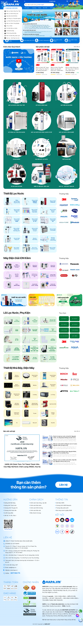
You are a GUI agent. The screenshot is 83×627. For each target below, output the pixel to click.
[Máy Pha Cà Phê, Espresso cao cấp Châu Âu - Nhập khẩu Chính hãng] (48, 404)
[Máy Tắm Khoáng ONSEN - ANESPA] (12, 275)
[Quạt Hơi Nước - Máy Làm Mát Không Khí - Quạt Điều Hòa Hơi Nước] (48, 376)
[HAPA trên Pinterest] (66, 525)
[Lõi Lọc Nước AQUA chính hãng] (75, 347)
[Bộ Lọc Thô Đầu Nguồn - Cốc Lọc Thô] (30, 248)
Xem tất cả (77, 46)
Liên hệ (59, 7)
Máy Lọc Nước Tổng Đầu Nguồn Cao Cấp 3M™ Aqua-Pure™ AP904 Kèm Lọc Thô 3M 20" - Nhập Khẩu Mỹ (57, 69)
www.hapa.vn (13, 570)
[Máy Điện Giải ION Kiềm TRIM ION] (75, 269)
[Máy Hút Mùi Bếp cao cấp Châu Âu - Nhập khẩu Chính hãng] (48, 385)
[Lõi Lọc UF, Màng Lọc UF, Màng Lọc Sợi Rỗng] (12, 339)
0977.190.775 (74, 4)
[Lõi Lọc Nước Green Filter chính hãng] (64, 347)
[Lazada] (67, 520)
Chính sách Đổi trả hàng (36, 508)
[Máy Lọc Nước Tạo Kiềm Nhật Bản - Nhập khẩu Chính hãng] (30, 266)
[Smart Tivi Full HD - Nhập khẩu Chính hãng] (12, 422)
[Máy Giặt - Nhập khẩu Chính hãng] (48, 422)
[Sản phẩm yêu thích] (70, 1)
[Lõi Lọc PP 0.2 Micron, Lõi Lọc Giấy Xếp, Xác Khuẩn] (64, 335)
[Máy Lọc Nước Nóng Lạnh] (48, 201)
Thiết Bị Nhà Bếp (10, 30)
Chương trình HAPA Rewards (63, 505)
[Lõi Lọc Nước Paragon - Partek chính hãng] (75, 341)
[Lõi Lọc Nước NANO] (12, 330)
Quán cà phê (67, 616)
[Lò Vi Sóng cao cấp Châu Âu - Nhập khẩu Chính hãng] (48, 394)
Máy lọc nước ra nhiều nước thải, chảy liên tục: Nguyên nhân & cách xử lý (65, 460)
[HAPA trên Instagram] (61, 525)
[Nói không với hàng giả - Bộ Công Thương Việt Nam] (33, 587)
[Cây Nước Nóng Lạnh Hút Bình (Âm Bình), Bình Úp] (12, 239)
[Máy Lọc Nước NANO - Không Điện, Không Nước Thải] (12, 220)
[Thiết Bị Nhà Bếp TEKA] (75, 373)
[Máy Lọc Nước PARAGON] (75, 199)
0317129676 (15, 543)
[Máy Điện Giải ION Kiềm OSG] (75, 275)
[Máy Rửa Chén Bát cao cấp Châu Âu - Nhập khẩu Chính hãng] (12, 394)
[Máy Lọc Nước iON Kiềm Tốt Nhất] (48, 284)
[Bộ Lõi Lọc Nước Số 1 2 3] (30, 320)
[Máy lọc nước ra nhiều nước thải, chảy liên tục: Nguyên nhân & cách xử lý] (47, 462)
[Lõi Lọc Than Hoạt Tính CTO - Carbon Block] (48, 349)
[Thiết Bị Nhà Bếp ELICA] (75, 379)
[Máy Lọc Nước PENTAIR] (75, 222)
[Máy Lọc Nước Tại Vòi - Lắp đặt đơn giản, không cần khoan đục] (48, 211)
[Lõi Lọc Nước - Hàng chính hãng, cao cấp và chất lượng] (12, 320)
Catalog (34, 7)
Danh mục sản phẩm (11, 8)
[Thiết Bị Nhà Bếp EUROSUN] (75, 391)
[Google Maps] (56, 525)
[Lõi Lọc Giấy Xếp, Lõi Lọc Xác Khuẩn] (12, 349)
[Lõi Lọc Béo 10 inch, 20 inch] (75, 335)
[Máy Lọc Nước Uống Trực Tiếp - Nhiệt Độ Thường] (30, 201)
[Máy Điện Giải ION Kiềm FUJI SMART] (64, 269)
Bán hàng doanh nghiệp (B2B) (64, 510)
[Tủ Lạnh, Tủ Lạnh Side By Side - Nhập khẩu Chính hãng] (30, 413)
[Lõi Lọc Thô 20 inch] (75, 318)
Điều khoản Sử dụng (35, 513)
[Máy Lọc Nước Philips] (64, 216)
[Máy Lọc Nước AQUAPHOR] (64, 205)
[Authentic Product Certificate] (26, 587)
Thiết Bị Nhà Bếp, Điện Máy (18, 367)
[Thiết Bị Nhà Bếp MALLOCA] (75, 385)
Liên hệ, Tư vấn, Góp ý (10, 515)
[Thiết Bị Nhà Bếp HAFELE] (64, 385)
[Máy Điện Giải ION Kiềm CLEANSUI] (64, 275)
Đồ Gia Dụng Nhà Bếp (11, 33)
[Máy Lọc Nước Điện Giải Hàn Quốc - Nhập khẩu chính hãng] (48, 266)
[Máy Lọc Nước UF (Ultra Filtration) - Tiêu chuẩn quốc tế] (30, 220)
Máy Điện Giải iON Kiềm (11, 16)
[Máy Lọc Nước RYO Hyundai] (64, 210)
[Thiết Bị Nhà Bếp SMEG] (64, 391)
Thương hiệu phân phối (62, 508)
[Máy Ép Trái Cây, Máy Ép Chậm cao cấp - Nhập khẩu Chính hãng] (30, 404)
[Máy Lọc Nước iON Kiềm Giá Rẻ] (12, 284)
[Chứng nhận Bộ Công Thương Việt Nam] (29, 593)
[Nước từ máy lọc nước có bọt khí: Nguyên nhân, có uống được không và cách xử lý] (47, 438)
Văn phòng (72, 614)
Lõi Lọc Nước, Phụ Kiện (16, 312)
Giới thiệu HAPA (60, 503)
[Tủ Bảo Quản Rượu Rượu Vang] (12, 413)
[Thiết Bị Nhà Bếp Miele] (64, 379)
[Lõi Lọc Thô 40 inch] (75, 324)
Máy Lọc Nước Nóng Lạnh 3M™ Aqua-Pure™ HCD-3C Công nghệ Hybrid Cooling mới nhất (72, 69)
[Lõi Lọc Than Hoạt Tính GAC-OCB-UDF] (30, 349)
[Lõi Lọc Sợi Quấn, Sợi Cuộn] (48, 339)
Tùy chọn (62, 313)
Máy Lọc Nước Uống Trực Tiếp (13, 11)
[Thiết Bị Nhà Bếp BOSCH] (64, 373)
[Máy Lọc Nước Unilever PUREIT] (75, 210)
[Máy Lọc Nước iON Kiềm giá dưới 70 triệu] (30, 284)
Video (39, 7)
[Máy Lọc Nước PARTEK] (75, 216)
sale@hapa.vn (12, 567)
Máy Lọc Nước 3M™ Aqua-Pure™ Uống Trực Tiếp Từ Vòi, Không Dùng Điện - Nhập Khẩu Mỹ (42, 69)
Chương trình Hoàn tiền (10, 510)
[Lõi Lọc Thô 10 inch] (64, 318)
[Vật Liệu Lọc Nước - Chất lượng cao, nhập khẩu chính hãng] (30, 358)
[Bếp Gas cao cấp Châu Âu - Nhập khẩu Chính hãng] (30, 385)
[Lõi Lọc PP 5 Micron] (64, 330)
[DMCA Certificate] (29, 598)
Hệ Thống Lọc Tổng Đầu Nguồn (13, 18)
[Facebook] (61, 531)
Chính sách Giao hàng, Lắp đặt (38, 503)
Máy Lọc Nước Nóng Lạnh (12, 13)
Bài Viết (45, 7)
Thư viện (26, 7)
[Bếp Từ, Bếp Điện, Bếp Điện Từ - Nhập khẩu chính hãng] (12, 385)
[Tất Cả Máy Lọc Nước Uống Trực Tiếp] (12, 201)
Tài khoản (77, 1)
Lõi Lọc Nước (9, 25)
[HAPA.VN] (11, 4)
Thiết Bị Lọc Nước (13, 193)
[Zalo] (56, 531)
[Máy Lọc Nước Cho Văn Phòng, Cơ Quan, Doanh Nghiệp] (30, 229)
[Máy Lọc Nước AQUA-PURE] (64, 222)
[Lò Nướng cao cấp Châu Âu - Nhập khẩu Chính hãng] (30, 394)
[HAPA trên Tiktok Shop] (62, 520)
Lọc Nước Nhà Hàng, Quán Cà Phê (13, 21)
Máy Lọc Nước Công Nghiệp (12, 23)
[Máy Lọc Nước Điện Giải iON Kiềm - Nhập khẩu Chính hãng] (12, 266)
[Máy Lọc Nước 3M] (64, 199)
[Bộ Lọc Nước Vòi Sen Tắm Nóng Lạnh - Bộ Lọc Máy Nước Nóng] (12, 248)
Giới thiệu (52, 7)
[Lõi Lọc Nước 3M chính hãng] (64, 341)
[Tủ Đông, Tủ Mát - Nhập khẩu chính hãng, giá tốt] (48, 413)
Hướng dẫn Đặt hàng (9, 503)
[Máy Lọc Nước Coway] (75, 205)
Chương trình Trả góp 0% (11, 508)
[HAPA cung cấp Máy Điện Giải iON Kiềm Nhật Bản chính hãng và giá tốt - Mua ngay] (51, 23)
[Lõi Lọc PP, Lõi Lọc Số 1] (30, 339)
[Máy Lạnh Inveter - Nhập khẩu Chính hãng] (30, 422)
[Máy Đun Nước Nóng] (30, 239)
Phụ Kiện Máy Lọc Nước (11, 28)
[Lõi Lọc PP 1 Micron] (75, 330)
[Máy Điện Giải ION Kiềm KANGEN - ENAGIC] (64, 264)
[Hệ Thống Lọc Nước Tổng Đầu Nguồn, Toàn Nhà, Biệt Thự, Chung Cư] (48, 248)
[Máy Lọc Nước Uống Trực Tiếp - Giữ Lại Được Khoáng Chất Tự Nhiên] (30, 211)
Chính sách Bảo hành (35, 505)
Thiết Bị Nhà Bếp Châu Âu (60, 590)
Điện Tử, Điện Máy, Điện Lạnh (13, 35)
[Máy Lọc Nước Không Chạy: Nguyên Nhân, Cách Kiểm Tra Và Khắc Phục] (47, 454)
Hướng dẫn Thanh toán (10, 505)
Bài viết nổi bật (9, 431)
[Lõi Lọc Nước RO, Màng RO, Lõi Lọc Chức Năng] (48, 330)
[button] (46, 36)
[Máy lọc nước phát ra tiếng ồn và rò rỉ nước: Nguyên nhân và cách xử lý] (47, 446)
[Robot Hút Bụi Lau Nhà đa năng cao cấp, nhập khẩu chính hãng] (30, 376)
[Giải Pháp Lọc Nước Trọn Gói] (48, 239)
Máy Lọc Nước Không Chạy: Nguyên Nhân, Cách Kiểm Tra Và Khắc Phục (64, 452)
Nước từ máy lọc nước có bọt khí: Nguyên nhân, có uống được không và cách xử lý (64, 436)
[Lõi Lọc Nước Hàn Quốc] (30, 330)
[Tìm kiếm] (26, 4)
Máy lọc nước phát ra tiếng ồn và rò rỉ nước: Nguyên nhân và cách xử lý (65, 444)
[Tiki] (72, 520)
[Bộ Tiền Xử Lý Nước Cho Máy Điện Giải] (30, 275)
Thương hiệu (64, 194)
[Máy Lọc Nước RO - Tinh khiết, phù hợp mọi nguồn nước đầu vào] (48, 220)
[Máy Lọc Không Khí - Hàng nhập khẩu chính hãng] (12, 376)
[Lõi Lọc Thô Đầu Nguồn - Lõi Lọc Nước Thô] (48, 320)
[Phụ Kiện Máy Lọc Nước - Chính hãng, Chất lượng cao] (48, 358)
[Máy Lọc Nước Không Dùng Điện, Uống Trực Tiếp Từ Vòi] (12, 211)
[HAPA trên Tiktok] (71, 531)
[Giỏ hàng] (67, 1)
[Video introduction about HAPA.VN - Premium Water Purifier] (18, 61)
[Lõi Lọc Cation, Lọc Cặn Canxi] (12, 358)
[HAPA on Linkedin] (71, 525)
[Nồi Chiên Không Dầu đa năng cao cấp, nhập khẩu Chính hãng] (12, 404)
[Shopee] (57, 520)
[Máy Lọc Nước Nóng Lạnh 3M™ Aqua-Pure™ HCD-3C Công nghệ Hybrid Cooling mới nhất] (72, 56)
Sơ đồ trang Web (8, 513)
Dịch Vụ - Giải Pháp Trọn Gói (12, 38)
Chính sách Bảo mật (35, 510)
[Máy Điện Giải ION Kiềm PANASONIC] (75, 264)
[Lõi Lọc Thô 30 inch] (64, 324)
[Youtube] (66, 531)
